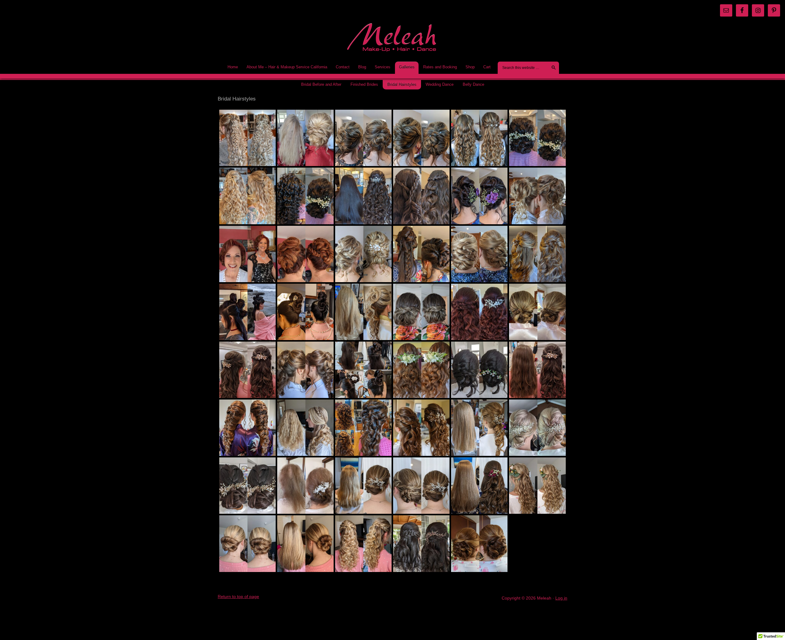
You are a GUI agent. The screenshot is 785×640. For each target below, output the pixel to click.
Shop (468, 67)
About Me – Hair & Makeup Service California (287, 67)
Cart (487, 67)
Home (233, 67)
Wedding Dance (440, 84)
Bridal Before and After (321, 84)
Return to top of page (238, 596)
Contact (343, 67)
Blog (360, 67)
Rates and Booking (438, 67)
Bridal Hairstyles (401, 84)
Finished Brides (364, 84)
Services (380, 67)
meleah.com (392, 39)
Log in (561, 598)
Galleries (405, 67)
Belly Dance (473, 84)
